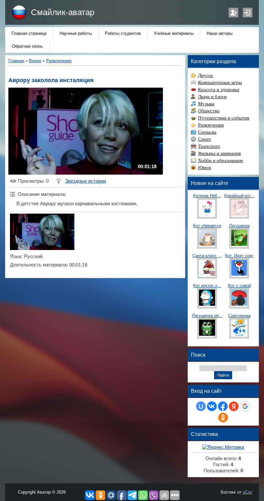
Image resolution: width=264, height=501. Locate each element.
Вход (247, 12)
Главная (16, 60)
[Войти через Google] (245, 406)
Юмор (204, 167)
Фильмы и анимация (219, 153)
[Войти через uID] (201, 406)
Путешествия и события (223, 117)
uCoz (247, 492)
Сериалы (207, 132)
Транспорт (209, 146)
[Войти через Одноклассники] (223, 417)
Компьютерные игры (220, 82)
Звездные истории (85, 181)
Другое (205, 75)
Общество (209, 110)
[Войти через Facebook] (223, 406)
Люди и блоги (212, 96)
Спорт (204, 139)
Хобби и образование (220, 160)
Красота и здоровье (219, 89)
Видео (35, 60)
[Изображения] (42, 232)
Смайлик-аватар (62, 12)
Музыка (206, 103)
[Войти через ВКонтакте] (212, 406)
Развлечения (58, 60)
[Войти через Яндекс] (234, 406)
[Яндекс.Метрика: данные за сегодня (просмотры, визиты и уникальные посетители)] (223, 447)
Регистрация (233, 12)
